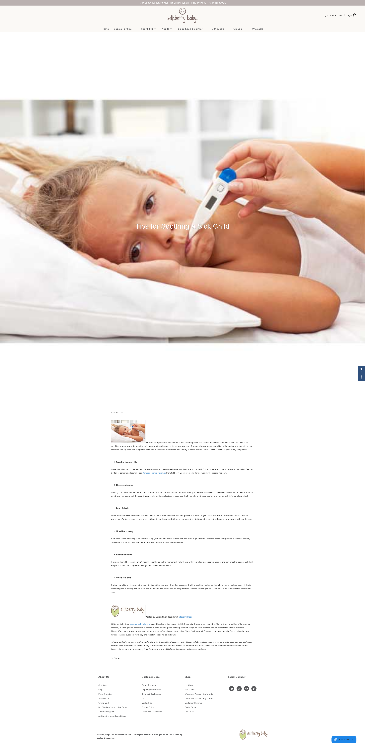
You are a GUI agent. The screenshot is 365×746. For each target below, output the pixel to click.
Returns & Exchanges (151, 694)
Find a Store (190, 707)
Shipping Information (151, 689)
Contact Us (147, 702)
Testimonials (104, 698)
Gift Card (189, 711)
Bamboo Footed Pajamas (154, 472)
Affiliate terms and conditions (112, 716)
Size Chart (189, 689)
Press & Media (105, 694)
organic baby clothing (140, 624)
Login (349, 15)
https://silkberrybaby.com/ (119, 734)
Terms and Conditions (152, 711)
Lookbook (189, 685)
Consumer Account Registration (199, 698)
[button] (124, 28)
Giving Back (103, 702)
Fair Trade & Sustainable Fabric (112, 707)
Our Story (102, 685)
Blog (100, 689)
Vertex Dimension (106, 737)
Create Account (335, 15)
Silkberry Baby (185, 616)
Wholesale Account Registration (199, 694)
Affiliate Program (106, 711)
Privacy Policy (148, 707)
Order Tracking (149, 685)
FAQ (143, 698)
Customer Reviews (193, 702)
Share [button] (116, 658)
